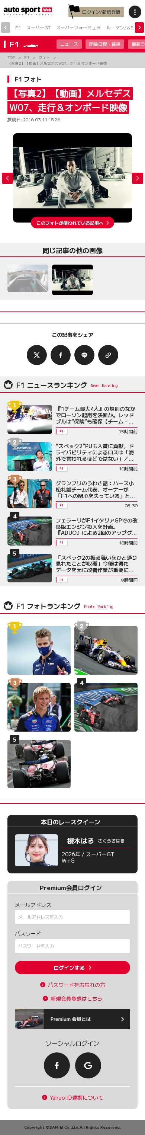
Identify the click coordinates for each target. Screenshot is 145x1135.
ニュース (69, 44)
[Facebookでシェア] (61, 355)
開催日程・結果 (104, 44)
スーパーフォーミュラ (78, 27)
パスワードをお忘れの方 (76, 985)
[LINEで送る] (84, 355)
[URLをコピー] (108, 355)
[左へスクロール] (5, 27)
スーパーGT (38, 27)
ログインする (69, 967)
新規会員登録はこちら (77, 998)
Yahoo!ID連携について (76, 1097)
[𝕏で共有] (37, 355)
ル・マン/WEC (121, 27)
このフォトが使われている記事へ (69, 222)
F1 (18, 27)
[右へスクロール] (139, 27)
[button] (137, 178)
